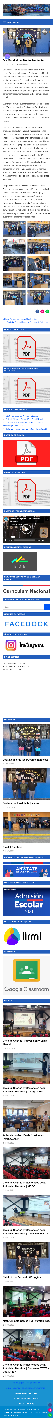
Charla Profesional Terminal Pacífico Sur (20, 319)
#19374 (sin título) (26, 1404)
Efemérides (23, 64)
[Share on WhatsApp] (47, 311)
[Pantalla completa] (47, 540)
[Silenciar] (43, 540)
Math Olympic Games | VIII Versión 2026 (26, 1321)
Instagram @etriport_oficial (26, 1398)
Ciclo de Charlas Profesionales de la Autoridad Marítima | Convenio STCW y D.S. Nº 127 (26, 1368)
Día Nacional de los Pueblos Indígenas (22, 416)
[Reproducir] (6, 540)
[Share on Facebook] (37, 311)
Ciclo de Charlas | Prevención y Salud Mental (24, 419)
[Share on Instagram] (42, 311)
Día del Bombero (12, 847)
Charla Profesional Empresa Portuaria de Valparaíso (28, 322)
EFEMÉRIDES (9, 720)
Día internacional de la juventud (21, 803)
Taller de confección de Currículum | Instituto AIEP (26, 429)
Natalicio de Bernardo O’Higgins (22, 1277)
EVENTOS (8, 1001)
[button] (26, 529)
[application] (26, 529)
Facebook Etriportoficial (26, 1393)
